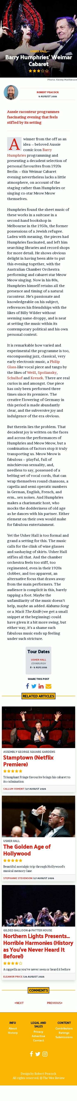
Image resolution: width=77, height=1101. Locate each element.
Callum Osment (13, 788)
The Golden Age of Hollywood (27, 849)
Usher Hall (38, 659)
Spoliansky (47, 372)
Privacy (38, 1031)
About (13, 1028)
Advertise (38, 1036)
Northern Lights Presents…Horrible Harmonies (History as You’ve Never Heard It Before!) (38, 946)
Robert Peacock (48, 92)
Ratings (64, 1032)
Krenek (37, 378)
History (13, 1032)
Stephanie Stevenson (17, 878)
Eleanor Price (12, 976)
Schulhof (15, 378)
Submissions (64, 1037)
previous (54, 1002)
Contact (38, 1040)
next (20, 1002)
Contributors (64, 1028)
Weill (31, 372)
